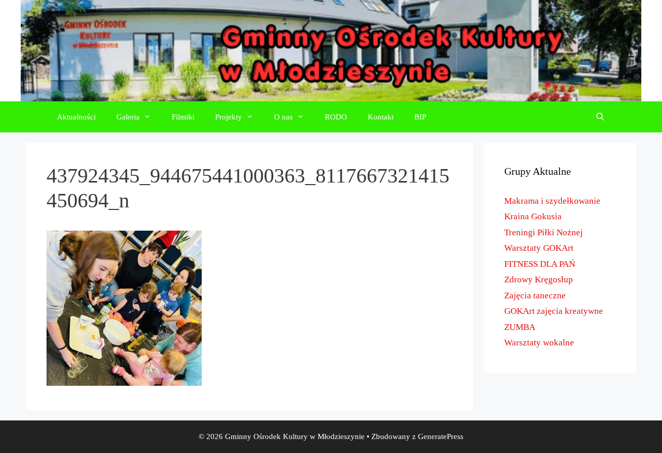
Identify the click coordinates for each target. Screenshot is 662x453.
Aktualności (76, 117)
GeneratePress (440, 436)
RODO (336, 117)
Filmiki (183, 117)
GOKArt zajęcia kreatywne (553, 311)
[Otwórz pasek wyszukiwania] (600, 116)
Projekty (228, 117)
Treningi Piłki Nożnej (543, 232)
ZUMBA (519, 327)
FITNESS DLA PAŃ (539, 264)
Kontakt (381, 117)
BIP (420, 117)
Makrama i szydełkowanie (552, 201)
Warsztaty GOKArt (539, 248)
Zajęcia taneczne (535, 295)
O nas (283, 117)
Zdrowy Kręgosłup (538, 279)
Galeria (128, 117)
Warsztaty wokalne (539, 343)
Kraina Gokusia (533, 216)
